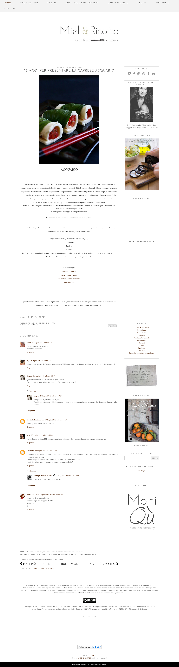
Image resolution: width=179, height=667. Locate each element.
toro (68, 271)
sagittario (68, 278)
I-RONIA (142, 3)
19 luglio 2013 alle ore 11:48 (42, 435)
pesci (74, 282)
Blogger (94, 655)
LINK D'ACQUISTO (118, 3)
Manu (29, 342)
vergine (74, 275)
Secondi (142, 335)
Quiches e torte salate (142, 337)
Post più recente (36, 563)
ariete (64, 271)
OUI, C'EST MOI (29, 3)
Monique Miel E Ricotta (43, 475)
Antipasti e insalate (141, 327)
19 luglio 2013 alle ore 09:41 (43, 342)
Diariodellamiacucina (35, 419)
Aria (28, 435)
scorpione (76, 278)
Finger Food (141, 330)
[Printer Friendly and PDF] (112, 326)
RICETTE (52, 3)
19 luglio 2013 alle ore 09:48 (41, 360)
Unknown (30, 450)
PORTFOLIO (162, 3)
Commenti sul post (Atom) (42, 568)
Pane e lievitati (141, 340)
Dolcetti (142, 343)
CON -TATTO (11, 9)
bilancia (61, 278)
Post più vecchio (102, 563)
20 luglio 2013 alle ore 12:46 (46, 450)
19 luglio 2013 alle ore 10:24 (51, 396)
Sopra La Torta (33, 494)
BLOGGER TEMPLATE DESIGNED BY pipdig (89, 664)
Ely (28, 360)
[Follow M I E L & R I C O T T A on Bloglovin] (89, 648)
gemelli (73, 271)
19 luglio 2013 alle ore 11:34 (56, 419)
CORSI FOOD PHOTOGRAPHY (82, 3)
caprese (34, 324)
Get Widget (141, 471)
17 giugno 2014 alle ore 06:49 (51, 494)
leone (69, 275)
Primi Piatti (141, 332)
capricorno (67, 282)
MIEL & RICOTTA (85, 658)
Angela (29, 375)
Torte (142, 345)
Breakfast (141, 348)
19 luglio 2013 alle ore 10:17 (44, 376)
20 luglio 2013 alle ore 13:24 (68, 475)
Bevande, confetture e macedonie (141, 353)
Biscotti (142, 350)
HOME (7, 3)
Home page (69, 563)
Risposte (33, 391)
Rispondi (30, 352)
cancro (63, 275)
